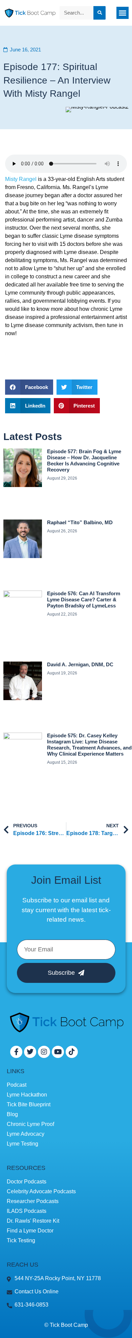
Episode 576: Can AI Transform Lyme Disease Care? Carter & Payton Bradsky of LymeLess (83, 599)
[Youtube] (58, 1052)
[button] (122, 13)
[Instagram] (44, 1052)
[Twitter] (30, 1052)
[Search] (99, 13)
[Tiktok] (72, 1052)
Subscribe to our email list (59, 900)
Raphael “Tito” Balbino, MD (80, 522)
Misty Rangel (21, 179)
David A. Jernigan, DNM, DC (80, 664)
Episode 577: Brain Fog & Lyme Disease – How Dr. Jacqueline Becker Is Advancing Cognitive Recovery (84, 460)
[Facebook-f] (16, 1052)
